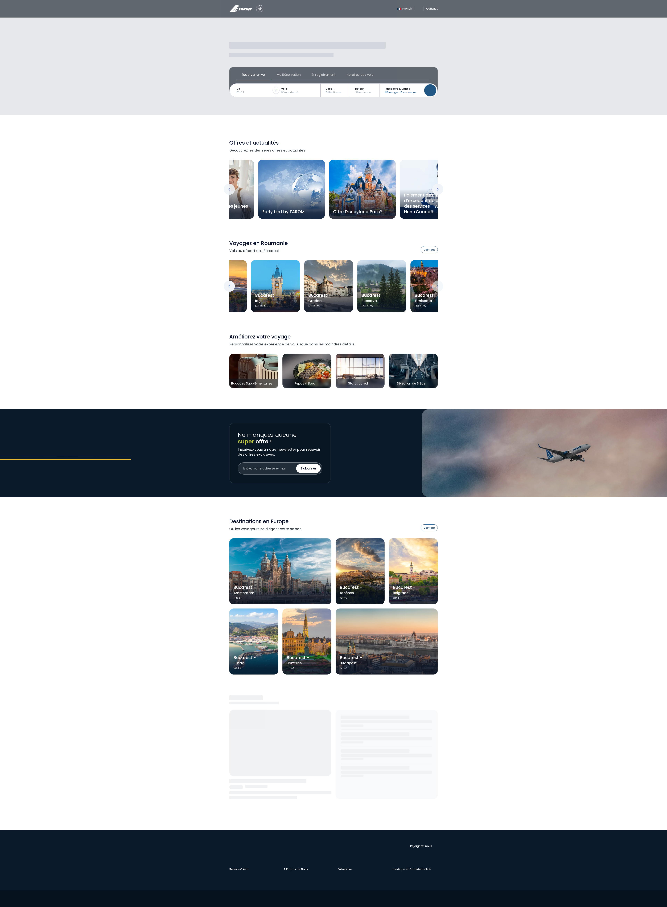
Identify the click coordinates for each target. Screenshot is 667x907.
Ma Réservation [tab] (289, 74)
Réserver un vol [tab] (254, 74)
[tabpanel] (333, 90)
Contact (432, 9)
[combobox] (253, 90)
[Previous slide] (229, 189)
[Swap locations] (276, 90)
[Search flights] (430, 90)
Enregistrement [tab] (323, 74)
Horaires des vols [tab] (360, 74)
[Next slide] (437, 189)
